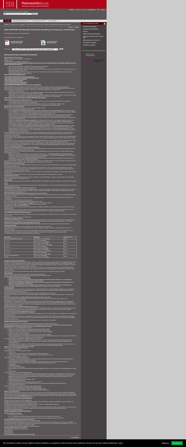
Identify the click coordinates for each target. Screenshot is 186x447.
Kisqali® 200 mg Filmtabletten (89, 26)
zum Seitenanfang (75, 437)
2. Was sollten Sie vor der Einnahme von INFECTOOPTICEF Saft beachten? (21, 78)
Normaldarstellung (92, 9)
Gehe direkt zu (7, 49)
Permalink (71, 27)
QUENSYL (85, 31)
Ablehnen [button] (165, 443)
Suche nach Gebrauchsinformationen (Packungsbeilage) (15, 12)
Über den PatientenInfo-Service (21, 20)
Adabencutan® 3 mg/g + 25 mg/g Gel (91, 40)
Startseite (71, 9)
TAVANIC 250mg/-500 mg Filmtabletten (92, 33)
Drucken (77, 27)
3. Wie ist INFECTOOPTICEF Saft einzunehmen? (15, 79)
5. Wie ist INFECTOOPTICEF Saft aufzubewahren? (16, 82)
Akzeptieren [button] (177, 443)
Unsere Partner (52, 20)
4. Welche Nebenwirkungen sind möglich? (13, 80)
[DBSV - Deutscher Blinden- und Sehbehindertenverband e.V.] (95, 63)
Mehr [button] (121, 443)
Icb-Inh (22, 24)
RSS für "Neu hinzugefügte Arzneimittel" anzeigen (104, 24)
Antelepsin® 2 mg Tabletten (89, 44)
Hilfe (98, 9)
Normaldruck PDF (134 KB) (17, 41)
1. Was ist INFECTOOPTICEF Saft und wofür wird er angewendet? (19, 76)
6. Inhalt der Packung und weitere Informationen (15, 83)
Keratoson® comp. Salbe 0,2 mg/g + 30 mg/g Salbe (93, 37)
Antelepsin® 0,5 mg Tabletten (89, 42)
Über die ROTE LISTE (39, 21)
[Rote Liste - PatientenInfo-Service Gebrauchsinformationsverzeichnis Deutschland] (26, 8)
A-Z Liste (7, 20)
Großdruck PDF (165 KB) (16, 42)
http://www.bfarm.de (24, 395)
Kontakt (103, 9)
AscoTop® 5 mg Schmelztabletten (90, 28)
